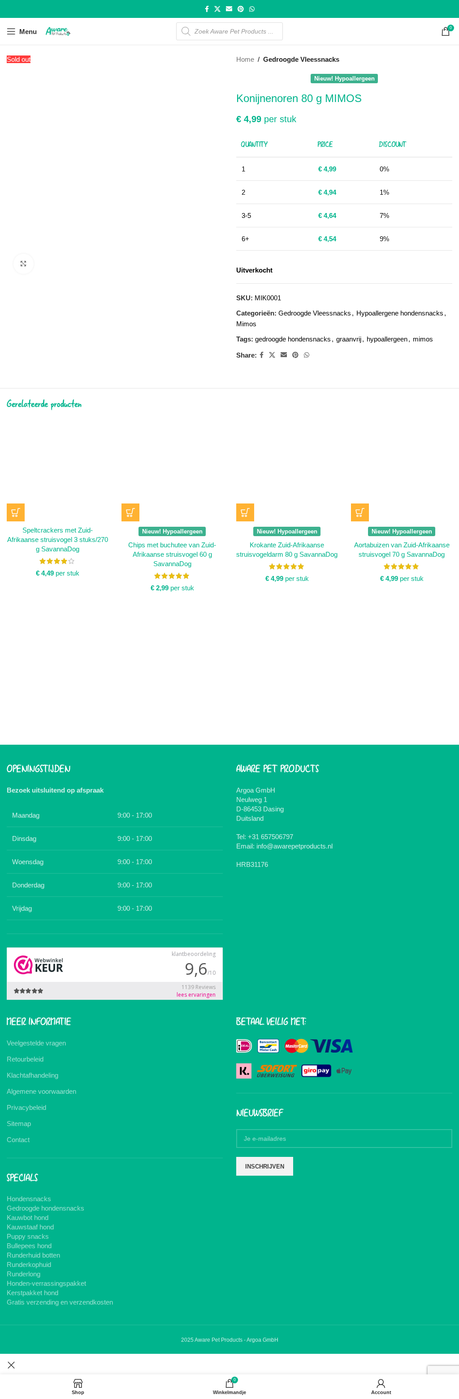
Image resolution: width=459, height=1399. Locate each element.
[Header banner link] (229, 699)
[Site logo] (58, 30)
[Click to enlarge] (23, 264)
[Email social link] (229, 9)
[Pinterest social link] (241, 9)
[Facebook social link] (207, 9)
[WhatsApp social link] (252, 9)
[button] (16, 512)
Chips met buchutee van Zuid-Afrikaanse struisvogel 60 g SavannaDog (172, 554)
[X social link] (217, 9)
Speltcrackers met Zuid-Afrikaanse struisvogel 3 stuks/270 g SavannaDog (57, 539)
